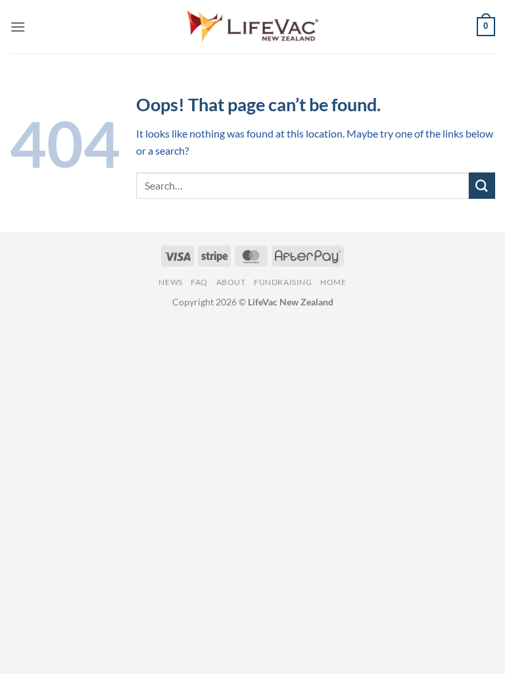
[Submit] (482, 185)
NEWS (170, 282)
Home (333, 282)
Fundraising (283, 282)
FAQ (199, 282)
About (231, 282)
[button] (18, 27)
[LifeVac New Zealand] (252, 27)
